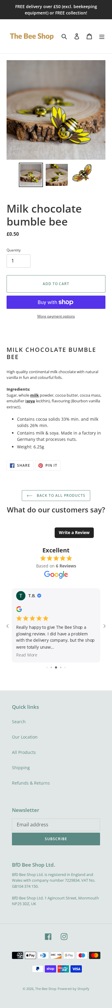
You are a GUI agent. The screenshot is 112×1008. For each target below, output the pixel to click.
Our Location (25, 737)
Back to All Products (60, 495)
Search (19, 721)
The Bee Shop (45, 988)
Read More (26, 654)
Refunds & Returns (31, 783)
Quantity (14, 250)
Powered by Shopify (73, 988)
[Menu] (102, 36)
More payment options (56, 316)
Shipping (21, 767)
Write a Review (74, 532)
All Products (24, 752)
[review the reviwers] (19, 610)
